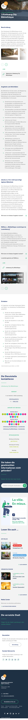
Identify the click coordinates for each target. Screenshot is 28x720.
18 (10, 416)
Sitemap (20, 706)
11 (18, 414)
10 (16, 414)
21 (12, 416)
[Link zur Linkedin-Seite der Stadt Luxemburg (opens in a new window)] (15, 659)
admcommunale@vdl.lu (9, 696)
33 (17, 416)
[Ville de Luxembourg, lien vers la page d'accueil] (4, 8)
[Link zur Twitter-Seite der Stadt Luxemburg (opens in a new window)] (6, 659)
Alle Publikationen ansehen (9, 606)
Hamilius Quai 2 (14, 419)
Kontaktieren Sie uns (9, 701)
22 (15, 416)
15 (23, 414)
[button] (2, 65)
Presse (2, 706)
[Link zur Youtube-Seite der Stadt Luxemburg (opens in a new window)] (12, 659)
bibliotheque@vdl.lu (14, 399)
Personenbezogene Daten (14, 707)
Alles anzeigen (23, 564)
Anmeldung (15, 644)
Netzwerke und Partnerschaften (11, 706)
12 (20, 421)
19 (14, 424)
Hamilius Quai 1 (14, 411)
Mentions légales (4, 707)
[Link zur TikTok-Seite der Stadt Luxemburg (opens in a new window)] (18, 659)
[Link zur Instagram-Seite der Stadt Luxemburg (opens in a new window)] (9, 659)
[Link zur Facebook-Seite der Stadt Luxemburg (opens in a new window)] (3, 659)
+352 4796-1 (5, 693)
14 (20, 414)
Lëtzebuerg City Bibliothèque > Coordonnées (14, 426)
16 (25, 414)
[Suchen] (25, 485)
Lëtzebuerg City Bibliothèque (9, 386)
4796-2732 (15, 401)
